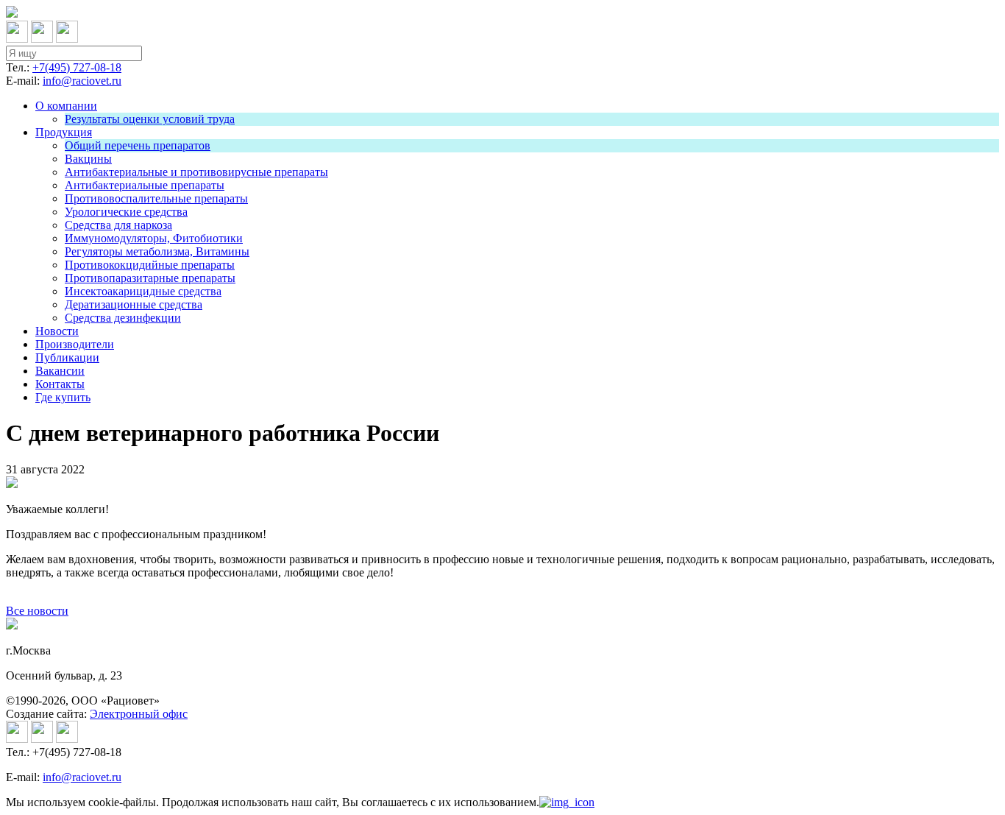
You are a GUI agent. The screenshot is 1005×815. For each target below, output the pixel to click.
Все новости (37, 610)
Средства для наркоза (118, 225)
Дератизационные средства (133, 304)
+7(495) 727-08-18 (76, 67)
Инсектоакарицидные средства (143, 291)
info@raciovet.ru (82, 80)
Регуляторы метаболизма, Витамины (157, 251)
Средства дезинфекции (123, 317)
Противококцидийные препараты (150, 264)
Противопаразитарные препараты (150, 278)
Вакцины (88, 158)
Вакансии (60, 370)
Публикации (67, 357)
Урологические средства (126, 211)
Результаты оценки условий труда (150, 119)
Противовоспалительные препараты (156, 198)
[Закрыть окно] (566, 802)
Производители (74, 344)
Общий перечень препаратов (137, 145)
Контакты (60, 384)
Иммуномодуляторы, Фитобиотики (154, 238)
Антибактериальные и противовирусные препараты (196, 172)
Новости (57, 331)
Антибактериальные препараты (144, 185)
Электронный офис (139, 714)
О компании (66, 105)
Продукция (63, 132)
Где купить (62, 397)
